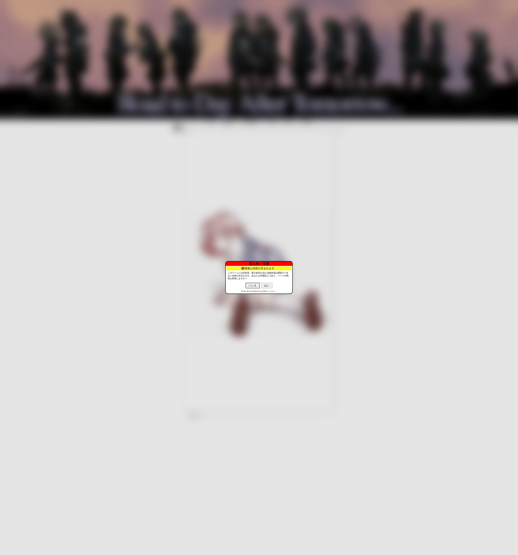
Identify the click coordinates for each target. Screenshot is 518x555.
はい (266, 285)
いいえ (253, 285)
